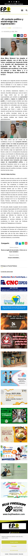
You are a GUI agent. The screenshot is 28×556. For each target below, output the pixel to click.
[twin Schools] (14, 397)
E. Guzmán (9, 27)
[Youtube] (16, 2)
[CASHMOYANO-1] (14, 415)
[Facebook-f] (9, 2)
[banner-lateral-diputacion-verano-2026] (14, 321)
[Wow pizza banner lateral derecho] (14, 434)
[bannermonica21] (14, 378)
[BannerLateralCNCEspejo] (14, 283)
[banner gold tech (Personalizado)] (14, 453)
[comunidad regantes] (14, 302)
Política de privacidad (13, 554)
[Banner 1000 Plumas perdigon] (14, 359)
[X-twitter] (11, 2)
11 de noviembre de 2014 (17, 27)
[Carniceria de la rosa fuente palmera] (14, 340)
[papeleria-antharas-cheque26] (14, 490)
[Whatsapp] (19, 2)
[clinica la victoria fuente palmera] (14, 471)
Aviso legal (21, 554)
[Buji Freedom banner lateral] (14, 508)
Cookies (6, 554)
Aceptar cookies (14, 542)
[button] (22, 10)
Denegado (14, 546)
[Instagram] (14, 2)
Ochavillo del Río (10, 32)
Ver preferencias (14, 550)
